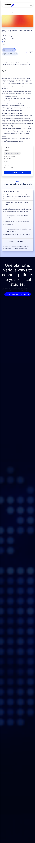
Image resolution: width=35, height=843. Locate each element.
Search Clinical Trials (7, 13)
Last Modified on (8, 165)
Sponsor (6, 161)
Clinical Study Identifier (9, 156)
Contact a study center (17, 172)
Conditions (6, 150)
